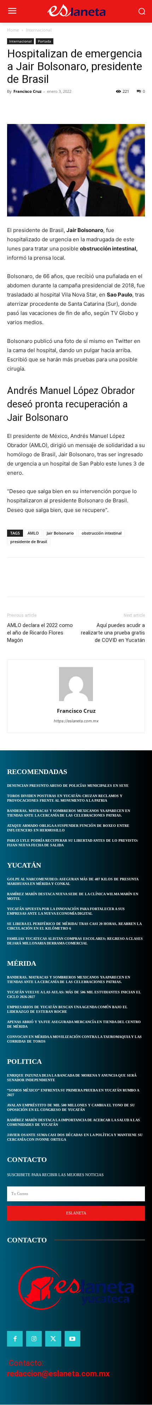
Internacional (39, 30)
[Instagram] (34, 1339)
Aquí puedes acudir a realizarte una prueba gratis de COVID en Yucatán (113, 632)
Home (13, 30)
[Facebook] (14, 107)
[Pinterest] (47, 107)
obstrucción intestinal (102, 533)
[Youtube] (72, 1339)
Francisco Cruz (27, 91)
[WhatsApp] (63, 107)
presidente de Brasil (28, 541)
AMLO (33, 533)
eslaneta (76, 1213)
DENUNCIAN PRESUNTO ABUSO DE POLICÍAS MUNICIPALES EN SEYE (68, 786)
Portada (44, 41)
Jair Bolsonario (60, 533)
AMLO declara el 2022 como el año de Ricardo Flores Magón (40, 632)
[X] (30, 107)
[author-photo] (76, 701)
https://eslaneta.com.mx (76, 720)
